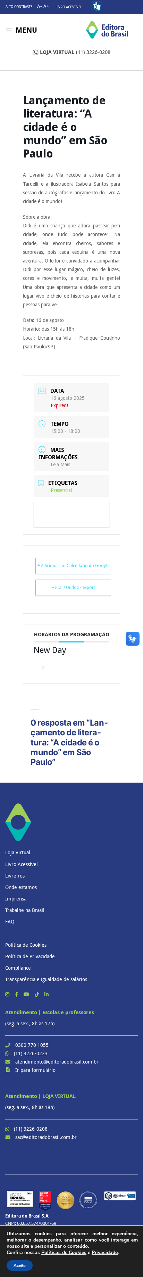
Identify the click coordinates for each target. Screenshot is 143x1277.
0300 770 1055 (32, 1045)
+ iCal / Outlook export (73, 587)
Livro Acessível (69, 7)
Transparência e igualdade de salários (46, 979)
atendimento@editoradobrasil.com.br (57, 1061)
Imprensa (15, 898)
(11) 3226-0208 (75, 52)
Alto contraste (19, 7)
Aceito (20, 1265)
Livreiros (15, 875)
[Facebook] (17, 994)
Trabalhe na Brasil (24, 910)
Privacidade (105, 1252)
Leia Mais (60, 464)
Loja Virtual (17, 852)
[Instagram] (8, 994)
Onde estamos (21, 887)
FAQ (9, 921)
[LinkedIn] (46, 994)
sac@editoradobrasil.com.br (46, 1137)
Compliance (18, 967)
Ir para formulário (35, 1070)
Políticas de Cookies (63, 1252)
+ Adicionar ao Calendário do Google (73, 565)
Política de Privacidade (30, 956)
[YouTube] (27, 994)
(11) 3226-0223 (31, 1053)
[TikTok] (37, 994)
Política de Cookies (26, 944)
